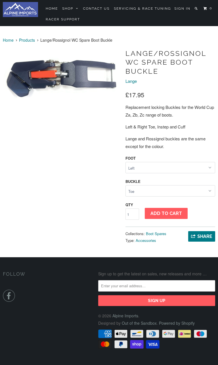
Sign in (182, 8)
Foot (130, 158)
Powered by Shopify (177, 323)
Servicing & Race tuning (142, 8)
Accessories (146, 240)
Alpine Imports (125, 315)
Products (27, 40)
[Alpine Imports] (20, 9)
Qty (129, 204)
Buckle (133, 181)
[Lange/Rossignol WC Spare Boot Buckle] (61, 77)
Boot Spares (156, 233)
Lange (131, 81)
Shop (69, 8)
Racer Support (63, 19)
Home (52, 8)
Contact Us (96, 8)
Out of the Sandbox (139, 323)
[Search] (197, 8)
